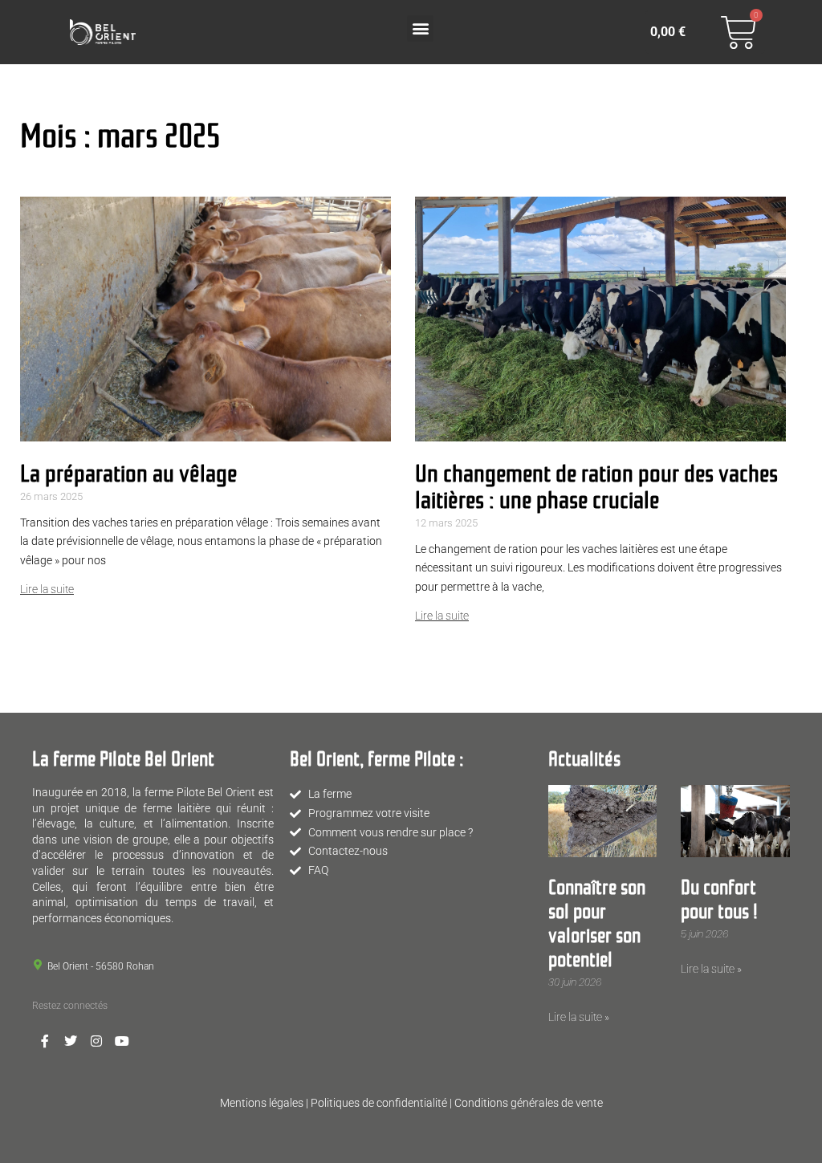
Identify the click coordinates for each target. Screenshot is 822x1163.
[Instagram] (96, 1041)
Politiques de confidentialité (379, 1102)
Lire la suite (47, 589)
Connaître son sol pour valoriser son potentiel (596, 921)
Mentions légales (261, 1102)
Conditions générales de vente (528, 1102)
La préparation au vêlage (128, 470)
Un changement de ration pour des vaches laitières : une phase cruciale (596, 483)
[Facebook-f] (45, 1041)
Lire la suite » (578, 1017)
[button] (420, 28)
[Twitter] (70, 1041)
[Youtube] (122, 1041)
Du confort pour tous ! (719, 897)
